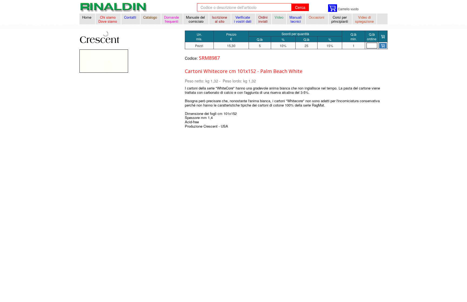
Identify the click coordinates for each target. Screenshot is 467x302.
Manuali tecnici (296, 19)
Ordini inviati (263, 19)
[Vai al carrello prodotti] (332, 8)
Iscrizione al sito (220, 19)
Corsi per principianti (340, 19)
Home (87, 17)
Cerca (300, 7)
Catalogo (150, 17)
